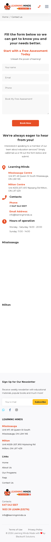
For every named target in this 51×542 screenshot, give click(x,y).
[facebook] (10, 410)
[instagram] (16, 410)
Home (5, 17)
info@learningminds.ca (20, 215)
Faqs (4, 477)
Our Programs (9, 472)
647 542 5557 (10, 505)
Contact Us (7, 483)
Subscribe (40, 402)
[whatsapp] (3, 410)
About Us (7, 467)
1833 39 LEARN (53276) (15, 509)
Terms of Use (15, 529)
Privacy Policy (35, 529)
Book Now (25, 123)
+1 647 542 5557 (18, 206)
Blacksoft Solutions (25, 536)
